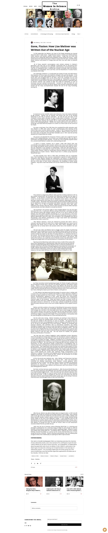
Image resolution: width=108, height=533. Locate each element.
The (54, 3)
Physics (32, 459)
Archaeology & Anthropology (46, 34)
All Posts (26, 34)
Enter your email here (52, 519)
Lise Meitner (71, 456)
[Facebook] (77, 5)
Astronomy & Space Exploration (62, 34)
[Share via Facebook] (31, 463)
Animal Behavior (34, 34)
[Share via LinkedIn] (37, 463)
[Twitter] (28, 525)
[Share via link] (40, 463)
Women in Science (44, 456)
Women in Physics (54, 456)
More (78, 34)
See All (82, 474)
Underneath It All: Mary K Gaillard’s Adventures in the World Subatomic (53, 489)
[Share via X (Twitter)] (34, 463)
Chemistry (37, 459)
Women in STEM (35, 456)
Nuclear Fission (63, 456)
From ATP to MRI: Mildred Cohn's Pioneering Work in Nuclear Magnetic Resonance (74, 489)
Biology (73, 34)
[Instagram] (79, 5)
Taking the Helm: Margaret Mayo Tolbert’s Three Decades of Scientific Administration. (33, 489)
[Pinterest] (26, 525)
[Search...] (69, 29)
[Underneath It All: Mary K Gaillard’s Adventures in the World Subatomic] (54, 482)
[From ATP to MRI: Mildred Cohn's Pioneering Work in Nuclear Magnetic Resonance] (74, 482)
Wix (66, 530)
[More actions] (76, 42)
